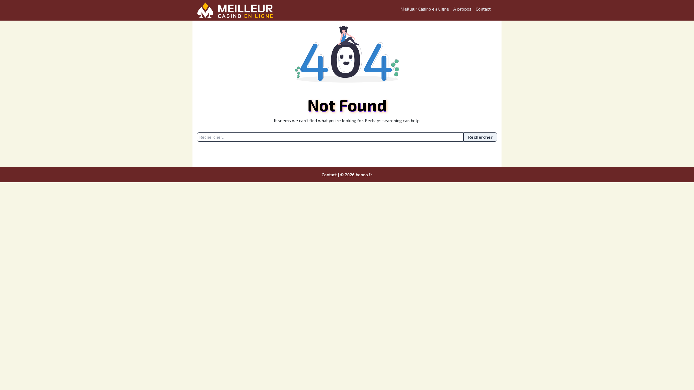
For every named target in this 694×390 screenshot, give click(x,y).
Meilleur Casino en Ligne (424, 8)
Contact (483, 8)
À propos (462, 8)
